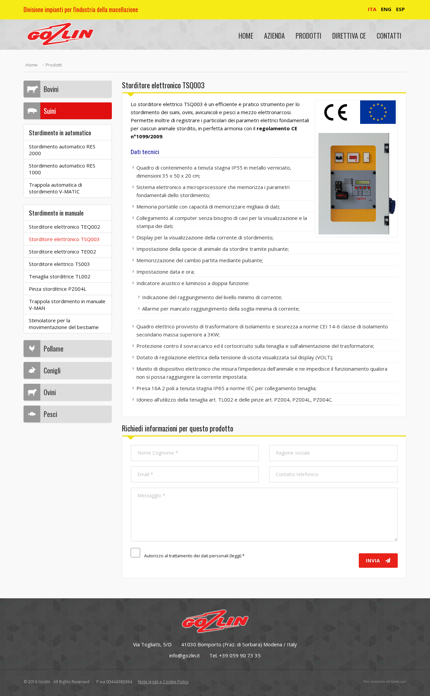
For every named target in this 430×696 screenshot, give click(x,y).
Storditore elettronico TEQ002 (64, 226)
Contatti (389, 36)
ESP (400, 9)
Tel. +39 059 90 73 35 (235, 655)
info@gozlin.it (184, 655)
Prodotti (308, 36)
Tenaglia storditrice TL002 (59, 276)
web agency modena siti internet (384, 682)
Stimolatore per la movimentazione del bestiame (64, 323)
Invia (374, 560)
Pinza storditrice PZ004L (57, 288)
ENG (386, 9)
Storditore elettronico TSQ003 (64, 239)
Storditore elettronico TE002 (62, 251)
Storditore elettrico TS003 (59, 264)
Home (246, 36)
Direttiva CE (349, 36)
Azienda (274, 36)
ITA (372, 9)
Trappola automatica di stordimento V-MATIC (55, 188)
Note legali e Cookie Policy (163, 682)
